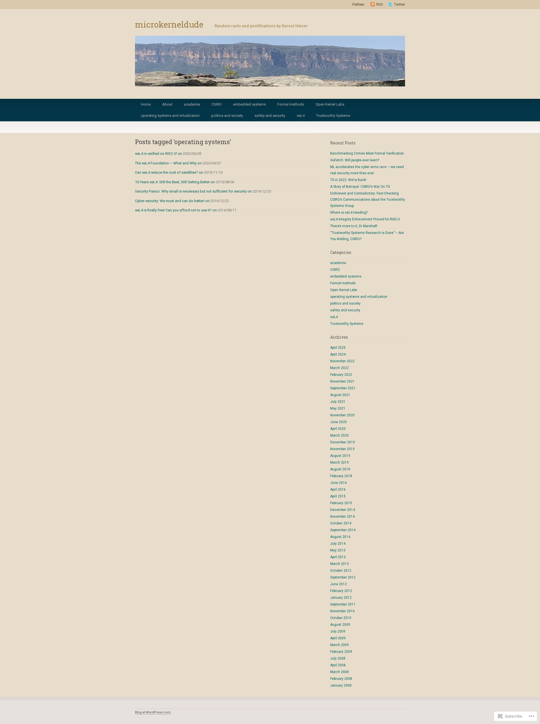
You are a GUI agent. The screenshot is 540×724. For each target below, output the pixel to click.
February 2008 (341, 679)
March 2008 (339, 672)
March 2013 (339, 564)
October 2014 (340, 523)
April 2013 (338, 557)
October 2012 (340, 571)
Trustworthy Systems (333, 115)
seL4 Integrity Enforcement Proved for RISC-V (365, 219)
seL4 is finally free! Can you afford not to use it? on (176, 210)
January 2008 (341, 685)
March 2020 (339, 435)
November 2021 (342, 381)
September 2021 (343, 388)
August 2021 (340, 395)
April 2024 (338, 354)
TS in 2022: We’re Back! (348, 180)
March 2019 (339, 462)
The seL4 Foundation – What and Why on (168, 163)
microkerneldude (169, 24)
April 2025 (338, 348)
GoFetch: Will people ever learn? (354, 160)
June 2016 (338, 483)
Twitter (399, 4)
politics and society (227, 115)
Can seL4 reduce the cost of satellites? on (169, 172)
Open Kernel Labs (330, 104)
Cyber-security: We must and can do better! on (172, 201)
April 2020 (338, 429)
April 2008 (338, 665)
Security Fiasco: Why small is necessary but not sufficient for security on (193, 191)
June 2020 (338, 422)
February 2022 (341, 375)
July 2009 (337, 631)
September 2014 (343, 530)
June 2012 (338, 584)
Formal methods (290, 104)
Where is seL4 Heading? (349, 212)
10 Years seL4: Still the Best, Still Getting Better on (175, 182)
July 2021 (337, 402)
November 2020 (342, 415)
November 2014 (342, 517)
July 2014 (337, 544)
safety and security (270, 115)
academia (192, 104)
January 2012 (341, 598)
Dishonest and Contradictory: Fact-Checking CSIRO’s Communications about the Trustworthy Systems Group (367, 199)
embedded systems (249, 104)
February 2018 (341, 476)
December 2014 (342, 510)
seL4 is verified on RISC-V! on (158, 153)
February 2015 (341, 503)
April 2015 (338, 496)
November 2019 (342, 449)
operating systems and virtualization (170, 115)
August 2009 (340, 625)
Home (146, 104)
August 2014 (340, 537)
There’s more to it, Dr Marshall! (353, 226)
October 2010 (340, 618)
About (167, 104)
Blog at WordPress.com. (153, 712)
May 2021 (337, 408)
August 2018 (340, 469)
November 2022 (342, 361)
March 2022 (339, 368)
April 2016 (338, 489)
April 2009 (338, 638)
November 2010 (342, 611)
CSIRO (217, 104)
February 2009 (341, 652)
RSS (379, 4)
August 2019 (340, 456)
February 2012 (341, 591)
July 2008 (337, 658)
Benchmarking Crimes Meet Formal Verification (367, 153)
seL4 (301, 115)
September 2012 (343, 577)
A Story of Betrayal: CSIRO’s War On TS (360, 187)
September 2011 (343, 604)
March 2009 (339, 645)
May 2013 (337, 550)
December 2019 (342, 442)
